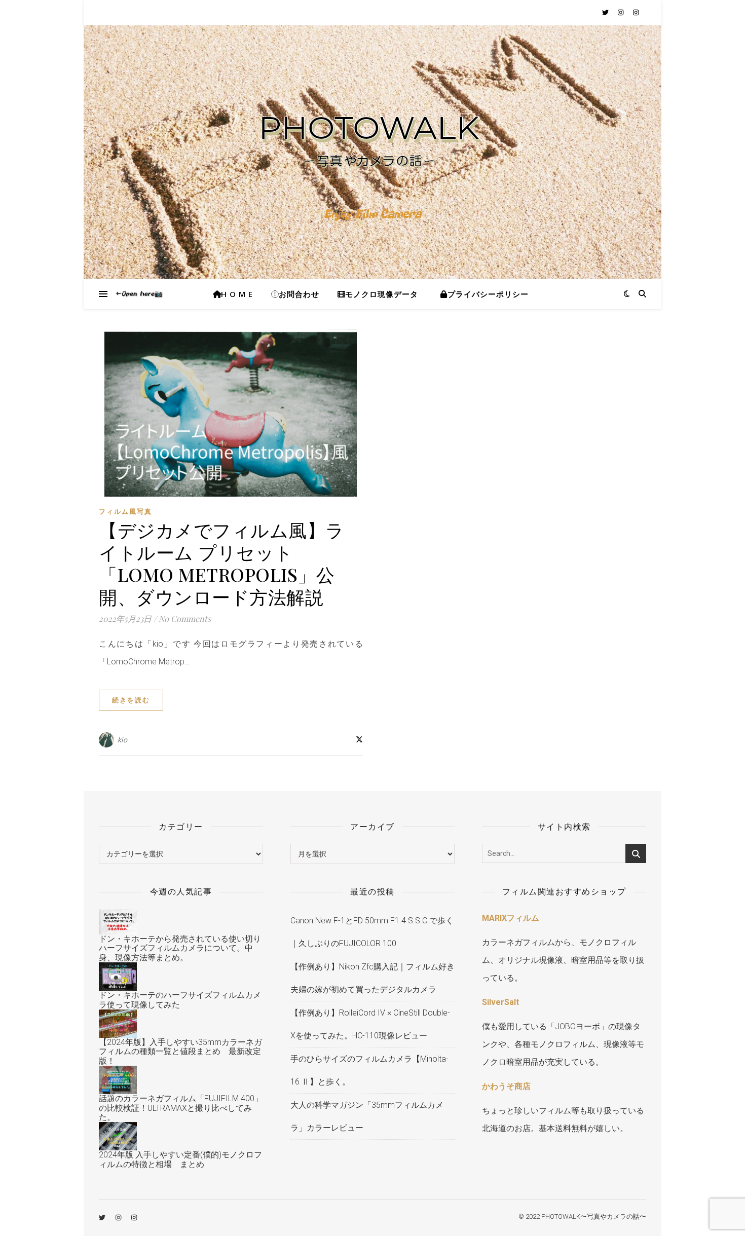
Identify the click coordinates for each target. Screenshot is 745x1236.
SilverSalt (500, 1002)
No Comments (185, 618)
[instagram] (621, 12)
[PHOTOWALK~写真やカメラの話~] (372, 152)
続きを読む (131, 700)
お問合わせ (299, 294)
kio (123, 740)
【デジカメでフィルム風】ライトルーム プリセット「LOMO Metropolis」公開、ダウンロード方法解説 (222, 563)
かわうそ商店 (506, 1086)
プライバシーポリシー (490, 294)
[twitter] (606, 12)
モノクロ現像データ (381, 294)
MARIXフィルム (510, 918)
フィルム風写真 (125, 511)
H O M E (237, 294)
